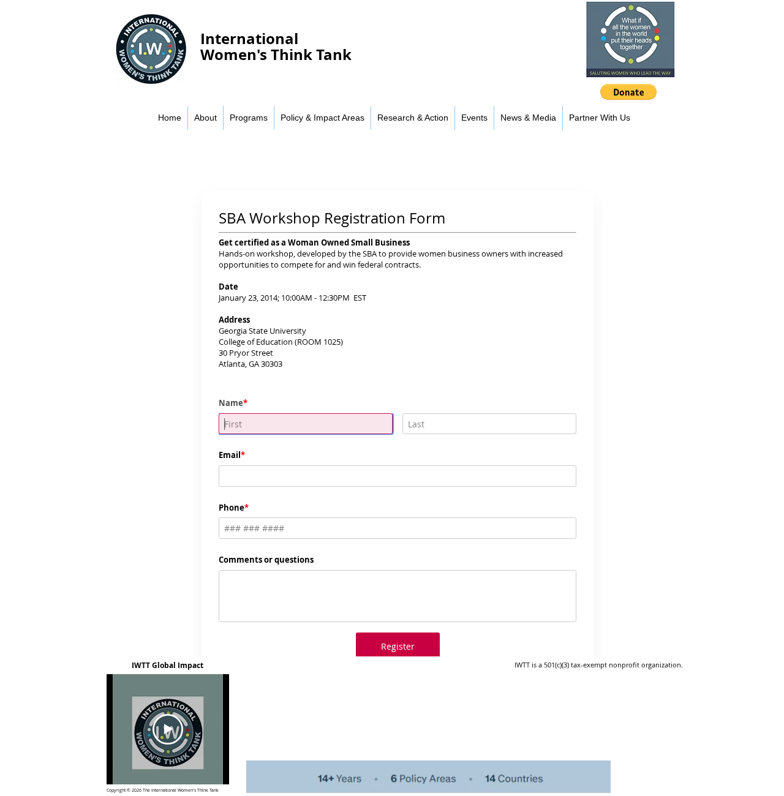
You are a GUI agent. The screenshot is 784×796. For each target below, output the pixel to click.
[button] (628, 92)
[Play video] (168, 729)
